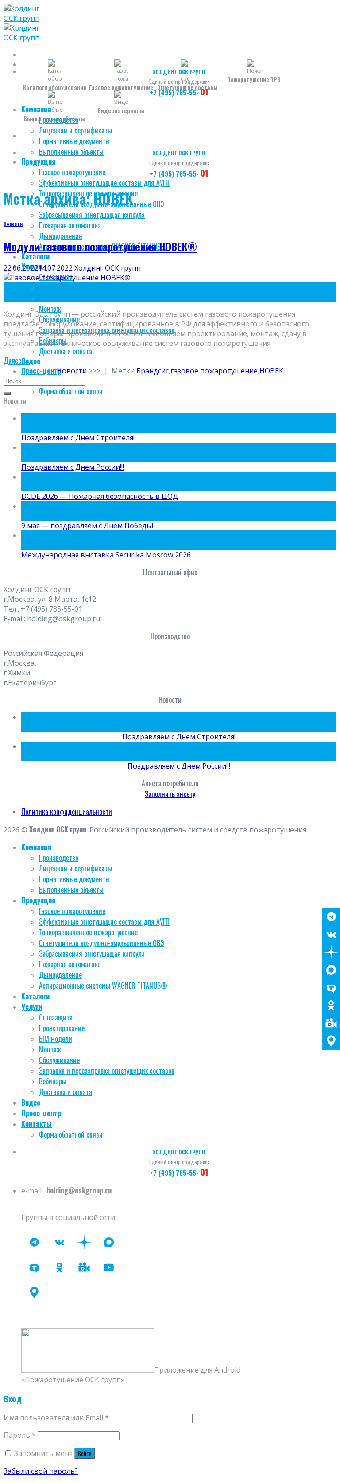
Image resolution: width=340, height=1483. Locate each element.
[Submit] (7, 393)
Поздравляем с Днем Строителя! (78, 438)
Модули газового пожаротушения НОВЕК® (100, 246)
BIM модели (55, 298)
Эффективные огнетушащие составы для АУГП (104, 182)
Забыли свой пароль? (41, 1471)
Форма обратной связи (71, 391)
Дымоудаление (60, 236)
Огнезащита (56, 1017)
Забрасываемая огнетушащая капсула (92, 214)
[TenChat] (331, 988)
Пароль (20, 1435)
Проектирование (62, 287)
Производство (58, 119)
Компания (36, 109)
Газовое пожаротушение (72, 172)
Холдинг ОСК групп (107, 268)
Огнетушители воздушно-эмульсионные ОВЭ (101, 943)
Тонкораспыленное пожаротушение (88, 932)
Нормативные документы (74, 141)
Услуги (31, 1006)
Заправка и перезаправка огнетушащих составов (106, 1070)
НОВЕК (271, 371)
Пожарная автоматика (70, 225)
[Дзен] (331, 952)
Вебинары (52, 1081)
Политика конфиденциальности (66, 811)
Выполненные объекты (71, 151)
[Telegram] (331, 917)
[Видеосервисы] (331, 1023)
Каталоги (35, 256)
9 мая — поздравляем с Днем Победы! (87, 525)
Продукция (38, 161)
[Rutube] (109, 1267)
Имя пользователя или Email (56, 1418)
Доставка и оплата (65, 351)
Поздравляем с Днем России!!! (72, 467)
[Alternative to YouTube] (84, 1267)
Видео (30, 361)
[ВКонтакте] (331, 934)
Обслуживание (59, 1060)
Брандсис (152, 371)
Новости (13, 223)
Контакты (36, 1123)
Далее (17, 360)
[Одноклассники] (331, 1005)
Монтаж (50, 308)
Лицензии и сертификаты (75, 130)
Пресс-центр (41, 370)
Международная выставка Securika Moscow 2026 (106, 555)
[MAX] (331, 970)
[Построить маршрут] (331, 1041)
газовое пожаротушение (214, 371)
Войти (85, 1453)
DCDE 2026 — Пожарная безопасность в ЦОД (99, 496)
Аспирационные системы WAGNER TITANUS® (103, 985)
